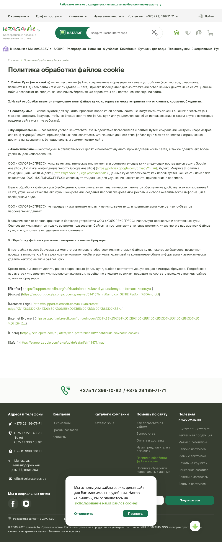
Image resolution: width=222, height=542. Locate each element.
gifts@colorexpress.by (30, 478)
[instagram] (26, 503)
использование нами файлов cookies (106, 503)
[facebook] (13, 503)
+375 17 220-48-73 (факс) (27, 435)
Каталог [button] (74, 33)
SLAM (43, 518)
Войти (209, 16)
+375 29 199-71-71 (28, 423)
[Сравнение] (199, 33)
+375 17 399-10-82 (27, 442)
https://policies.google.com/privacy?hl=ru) (127, 168)
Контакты (135, 16)
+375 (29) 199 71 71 (160, 16)
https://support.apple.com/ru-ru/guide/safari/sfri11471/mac (62, 342)
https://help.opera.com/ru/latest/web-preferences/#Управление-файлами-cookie (79, 333)
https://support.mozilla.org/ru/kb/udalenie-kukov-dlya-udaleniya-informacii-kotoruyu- (88, 288)
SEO (51, 518)
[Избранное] (177, 33)
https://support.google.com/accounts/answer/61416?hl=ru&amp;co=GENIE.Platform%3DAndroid (90, 294)
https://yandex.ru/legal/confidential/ (80, 173)
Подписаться (190, 500)
